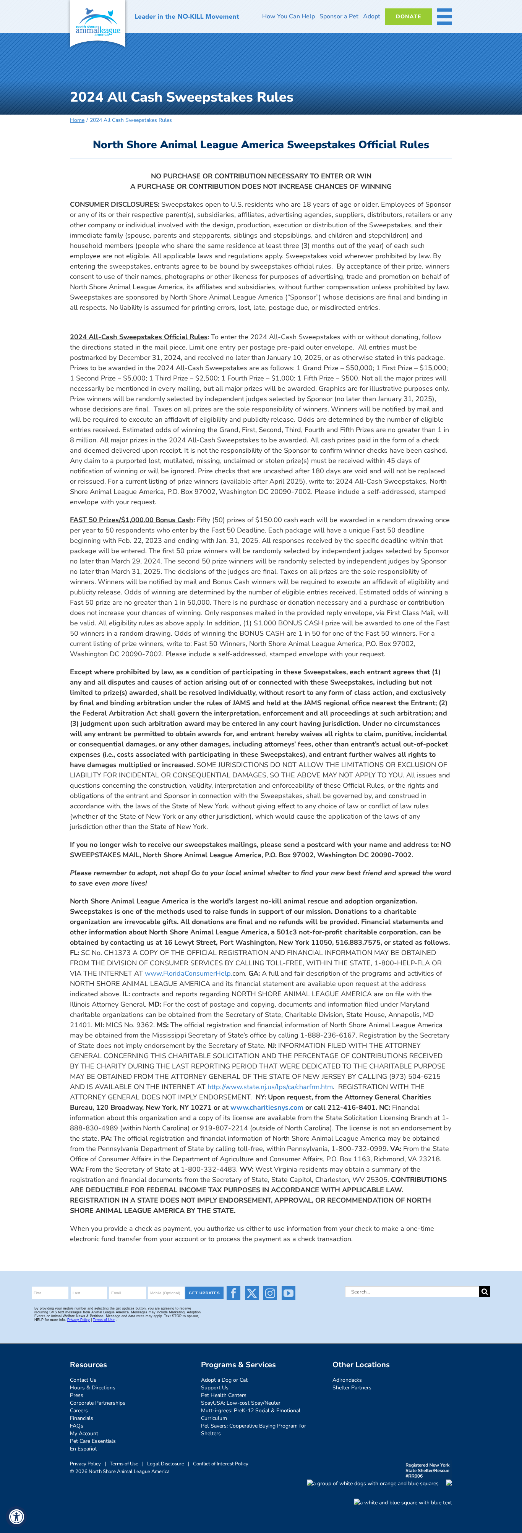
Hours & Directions (92, 1387)
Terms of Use (124, 1463)
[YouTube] (288, 1293)
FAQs (76, 1425)
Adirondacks (347, 1380)
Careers (79, 1410)
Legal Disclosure (165, 1463)
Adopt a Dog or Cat (224, 1380)
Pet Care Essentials (93, 1441)
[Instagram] (270, 1293)
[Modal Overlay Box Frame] (129, 1307)
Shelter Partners (351, 1387)
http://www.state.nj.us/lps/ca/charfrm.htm (270, 1086)
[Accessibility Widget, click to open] (16, 1516)
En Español (83, 1448)
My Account (84, 1433)
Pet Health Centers (223, 1395)
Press (76, 1395)
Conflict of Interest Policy (220, 1463)
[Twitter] (252, 1293)
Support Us (215, 1387)
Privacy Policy (85, 1463)
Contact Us (83, 1380)
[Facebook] (233, 1293)
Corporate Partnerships (97, 1403)
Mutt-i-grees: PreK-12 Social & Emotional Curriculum (250, 1414)
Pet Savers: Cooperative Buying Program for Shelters (253, 1429)
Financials (81, 1418)
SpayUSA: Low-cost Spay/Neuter (240, 1403)
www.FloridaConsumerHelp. (188, 973)
